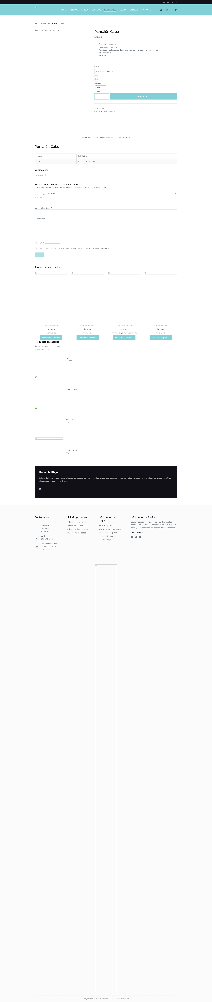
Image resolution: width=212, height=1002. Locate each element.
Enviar (39, 255)
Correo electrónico (43, 208)
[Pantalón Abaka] (124, 296)
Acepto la (49, 243)
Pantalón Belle (71, 358)
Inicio (63, 10)
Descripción (86, 137)
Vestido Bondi (71, 450)
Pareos (85, 10)
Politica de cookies (75, 526)
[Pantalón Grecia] (87, 296)
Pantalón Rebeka (51, 325)
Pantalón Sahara (161, 325)
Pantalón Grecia (87, 325)
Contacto (146, 10)
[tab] (86, 137)
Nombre (39, 197)
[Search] (161, 10)
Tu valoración (41, 218)
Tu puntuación (40, 193)
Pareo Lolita (70, 420)
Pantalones (110, 10)
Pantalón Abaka (124, 325)
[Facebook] (164, 2)
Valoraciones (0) (124, 137)
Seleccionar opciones (51, 338)
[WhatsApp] (176, 2)
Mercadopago (105, 540)
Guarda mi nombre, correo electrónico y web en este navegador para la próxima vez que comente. (73, 248)
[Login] (167, 10)
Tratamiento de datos (76, 533)
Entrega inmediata (129, 333)
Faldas (122, 10)
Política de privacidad (76, 522)
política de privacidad (52, 243)
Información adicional (104, 137)
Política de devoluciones (77, 529)
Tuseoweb (124, 999)
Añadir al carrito (143, 96)
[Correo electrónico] (172, 2)
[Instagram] (168, 2)
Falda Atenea (71, 389)
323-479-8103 (47, 539)
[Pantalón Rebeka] (51, 296)
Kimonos (74, 10)
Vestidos (96, 10)
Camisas (134, 10)
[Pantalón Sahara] (161, 296)
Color (96, 66)
